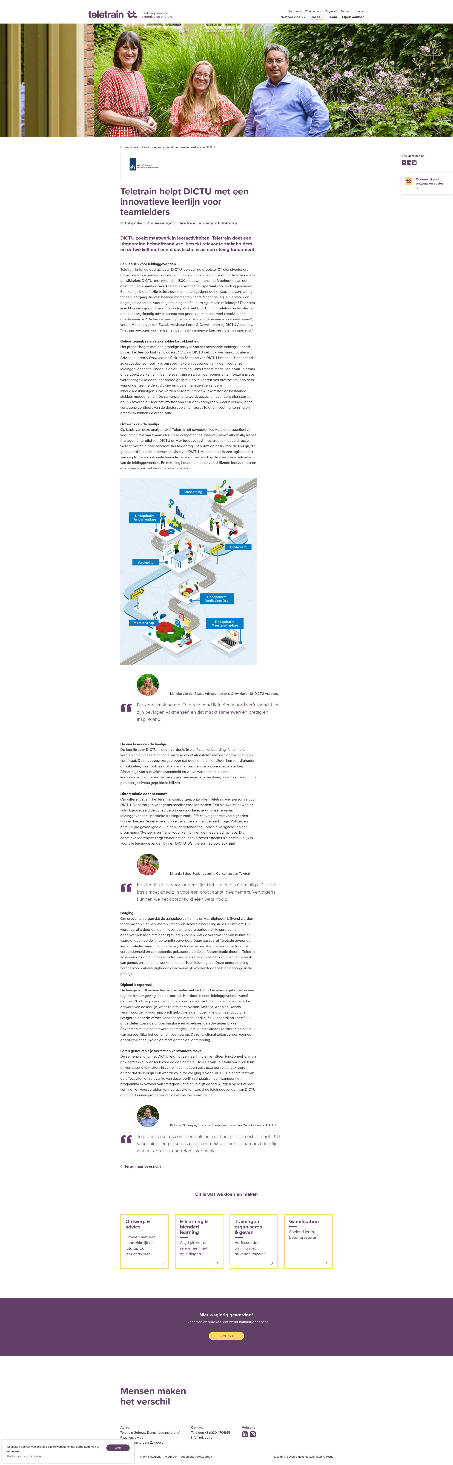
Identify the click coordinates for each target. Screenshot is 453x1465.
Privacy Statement (149, 1456)
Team (332, 17)
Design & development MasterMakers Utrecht (303, 1456)
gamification (188, 223)
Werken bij (312, 11)
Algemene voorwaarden (196, 1456)
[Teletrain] (112, 14)
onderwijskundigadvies (163, 223)
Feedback (170, 1456)
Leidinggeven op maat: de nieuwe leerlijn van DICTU (178, 147)
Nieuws (346, 11)
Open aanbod (353, 17)
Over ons (293, 11)
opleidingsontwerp (133, 223)
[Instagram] (253, 1434)
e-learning (206, 223)
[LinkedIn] (245, 1434)
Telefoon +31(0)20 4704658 (211, 1433)
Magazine (331, 11)
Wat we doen (292, 17)
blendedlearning (227, 223)
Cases (315, 17)
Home (124, 147)
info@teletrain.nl (202, 1438)
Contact (359, 11)
